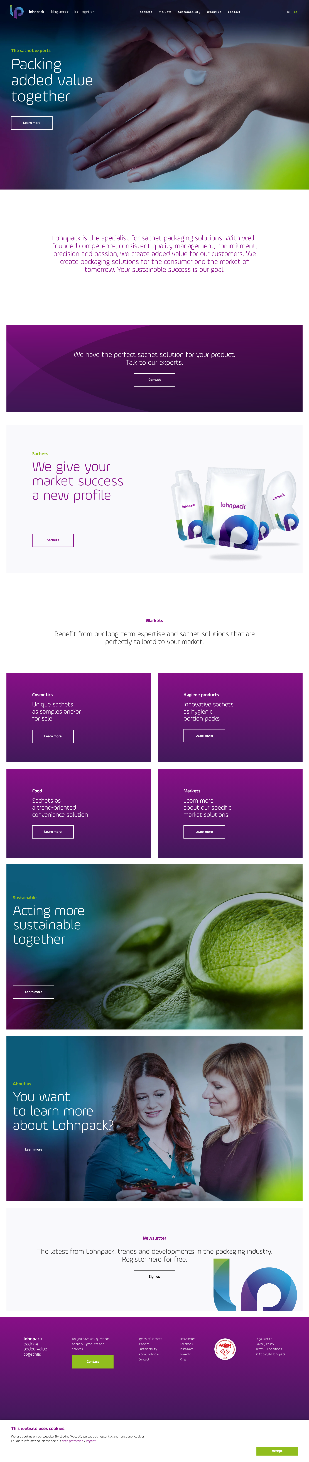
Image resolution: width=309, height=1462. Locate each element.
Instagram (186, 1349)
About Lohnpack (150, 1354)
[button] (277, 1451)
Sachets (146, 12)
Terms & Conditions (269, 1349)
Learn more (32, 123)
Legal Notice (264, 1339)
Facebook (186, 1344)
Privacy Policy (265, 1344)
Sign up (154, 1277)
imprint (91, 1441)
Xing (183, 1359)
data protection (72, 1441)
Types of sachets (150, 1339)
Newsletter (187, 1339)
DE (288, 12)
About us (214, 12)
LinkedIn (185, 1354)
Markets (165, 12)
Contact (234, 12)
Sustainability (189, 12)
